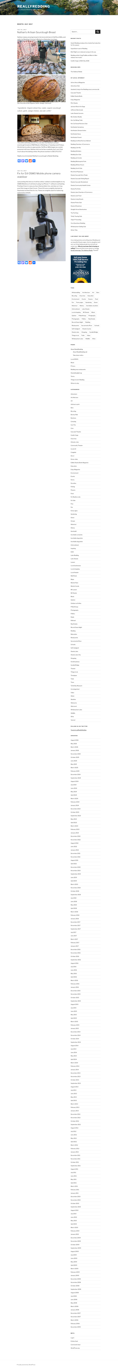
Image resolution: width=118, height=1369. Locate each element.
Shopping (84, 332)
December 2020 (76, 867)
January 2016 (75, 987)
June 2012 (74, 1135)
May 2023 (74, 819)
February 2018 (75, 915)
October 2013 (75, 1080)
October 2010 (75, 1203)
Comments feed (75, 1344)
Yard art (73, 720)
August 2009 (75, 1251)
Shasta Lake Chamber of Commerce (81, 192)
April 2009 (74, 1265)
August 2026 (74, 740)
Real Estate (91, 319)
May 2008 (74, 1303)
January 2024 (75, 805)
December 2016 (75, 949)
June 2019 (74, 877)
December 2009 (76, 1237)
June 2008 (74, 1299)
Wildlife (87, 338)
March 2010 (74, 1227)
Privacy (73, 366)
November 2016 (75, 953)
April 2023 (74, 822)
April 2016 (74, 977)
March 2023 (74, 826)
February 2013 (75, 1107)
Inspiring (73, 548)
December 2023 (75, 809)
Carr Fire (73, 425)
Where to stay (75, 383)
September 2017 (76, 929)
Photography (75, 319)
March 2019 (74, 884)
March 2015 (74, 1021)
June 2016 (74, 970)
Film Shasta (74, 103)
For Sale (73, 500)
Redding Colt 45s (76, 147)
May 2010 (74, 1220)
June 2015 (74, 1011)
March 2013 (74, 1104)
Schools (96, 325)
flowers (90, 299)
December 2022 (75, 836)
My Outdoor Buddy (76, 117)
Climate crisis (75, 442)
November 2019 (75, 870)
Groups (73, 521)
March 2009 (74, 1268)
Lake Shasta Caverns (77, 113)
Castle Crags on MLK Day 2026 (80, 61)
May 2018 (74, 905)
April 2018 (74, 908)
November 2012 (75, 1117)
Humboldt (74, 531)
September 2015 (76, 1001)
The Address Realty (76, 71)
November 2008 (76, 1282)
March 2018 (74, 912)
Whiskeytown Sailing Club (78, 226)
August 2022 (74, 843)
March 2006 (74, 1320)
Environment (75, 299)
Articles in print (75, 404)
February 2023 (75, 829)
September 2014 (76, 1042)
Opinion (74, 315)
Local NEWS (74, 359)
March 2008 (74, 1306)
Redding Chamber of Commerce (80, 144)
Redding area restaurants (78, 369)
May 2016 (74, 973)
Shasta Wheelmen (76, 206)
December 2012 (75, 1114)
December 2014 (75, 1032)
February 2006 (75, 1323)
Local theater (75, 572)
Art (93, 292)
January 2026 (75, 750)
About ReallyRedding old (80, 352)
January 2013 (75, 1110)
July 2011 (73, 1172)
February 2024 (75, 802)
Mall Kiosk (74, 576)
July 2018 (73, 898)
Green (96, 302)
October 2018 (75, 891)
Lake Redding (75, 555)
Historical (74, 305)
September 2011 (76, 1165)
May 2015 (74, 1014)
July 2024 (73, 784)
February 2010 (75, 1231)
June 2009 (74, 1258)
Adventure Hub (75, 86)
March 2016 (74, 980)
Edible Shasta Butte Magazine (79, 462)
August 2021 (74, 860)
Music (93, 312)
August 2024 (74, 781)
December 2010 (75, 1196)
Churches (82, 296)
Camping (73, 421)
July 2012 (73, 1131)
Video (88, 335)
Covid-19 (73, 449)
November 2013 (75, 1076)
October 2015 (75, 997)
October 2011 (75, 1162)
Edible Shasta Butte (76, 96)
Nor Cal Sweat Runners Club (79, 123)
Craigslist (73, 452)
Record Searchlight (77, 322)
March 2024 (74, 798)
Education (91, 296)
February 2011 (75, 1189)
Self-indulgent (76, 329)
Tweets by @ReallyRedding (78, 730)
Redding (87, 322)
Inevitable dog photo (77, 538)
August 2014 (74, 1045)
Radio (72, 617)
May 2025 (74, 764)
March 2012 (74, 1145)
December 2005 (76, 1327)
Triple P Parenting (76, 219)
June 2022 (74, 846)
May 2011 (74, 1179)
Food (96, 299)
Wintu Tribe (74, 230)
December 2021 (75, 853)
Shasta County (86, 329)
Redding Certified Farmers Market (81, 141)
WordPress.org (75, 1348)
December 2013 (75, 1073)
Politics (84, 319)
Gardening (88, 302)
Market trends (75, 586)
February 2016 (75, 984)
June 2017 (74, 935)
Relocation (74, 634)
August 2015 (74, 1004)
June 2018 (74, 901)
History (82, 305)
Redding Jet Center (76, 158)
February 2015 (75, 1025)
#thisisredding (76, 292)
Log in (72, 1338)
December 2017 (75, 922)
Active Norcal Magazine (78, 82)
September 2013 (76, 1083)
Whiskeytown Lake (77, 338)
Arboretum (74, 394)
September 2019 (76, 874)
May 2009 (74, 1262)
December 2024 (75, 774)
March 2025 (74, 767)
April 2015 (74, 1018)
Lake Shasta (85, 309)
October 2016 (75, 956)
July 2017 (73, 932)
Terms (72, 376)
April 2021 (74, 863)
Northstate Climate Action (78, 130)
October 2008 (75, 1285)
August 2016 (74, 963)
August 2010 (74, 1210)
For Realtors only (75, 497)
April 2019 (74, 881)
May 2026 (74, 743)
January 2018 (75, 918)
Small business (75, 661)
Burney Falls (74, 414)
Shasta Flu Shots (76, 189)
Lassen (73, 562)
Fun (73, 302)
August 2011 (74, 1169)
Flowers (73, 490)
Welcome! (74, 706)
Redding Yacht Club (76, 168)
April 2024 (74, 795)
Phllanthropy (74, 607)
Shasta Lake (75, 332)
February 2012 (75, 1148)
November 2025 (76, 754)
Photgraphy (91, 315)
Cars (72, 428)
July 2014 (73, 1049)
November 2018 (75, 887)
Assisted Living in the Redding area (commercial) (85, 89)
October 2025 (75, 757)
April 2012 (74, 1141)
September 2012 (76, 1124)
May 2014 (74, 1056)
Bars (97, 292)
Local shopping (76, 312)
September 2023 (76, 815)
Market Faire (74, 583)
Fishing (73, 486)
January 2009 (75, 1275)
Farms (72, 480)
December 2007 (76, 1313)
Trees (72, 682)
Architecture (86, 292)
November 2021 (75, 857)
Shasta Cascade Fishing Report (80, 178)
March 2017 (74, 939)
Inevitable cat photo (92, 305)
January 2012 (75, 1152)
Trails (82, 335)
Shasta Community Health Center (81, 185)
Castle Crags (74, 435)
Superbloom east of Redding (79, 48)
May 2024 (74, 791)
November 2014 (75, 1035)
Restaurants (75, 325)
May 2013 (74, 1097)
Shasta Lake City (76, 655)
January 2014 (75, 1069)
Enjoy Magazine (75, 99)
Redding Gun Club (76, 154)
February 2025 (75, 771)
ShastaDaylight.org (76, 373)
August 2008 (75, 1292)
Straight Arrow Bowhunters (79, 209)
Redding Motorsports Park (78, 161)
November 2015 (75, 994)
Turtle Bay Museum (76, 685)
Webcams (74, 703)
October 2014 (75, 1038)
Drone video (74, 459)
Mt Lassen (74, 589)
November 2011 (75, 1159)
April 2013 (74, 1100)
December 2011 (75, 1155)
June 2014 (74, 1052)
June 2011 (74, 1176)
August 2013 (74, 1087)
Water (72, 696)
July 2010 (73, 1213)
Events (84, 299)
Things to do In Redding (77, 379)
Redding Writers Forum (77, 165)
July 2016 (73, 966)
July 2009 (74, 1255)
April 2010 (74, 1224)
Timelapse (74, 675)
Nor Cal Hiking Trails (77, 120)
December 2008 (76, 1279)
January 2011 (75, 1193)
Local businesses (76, 565)
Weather (73, 699)
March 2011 (74, 1186)
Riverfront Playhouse (77, 171)
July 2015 (73, 1008)
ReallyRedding (33, 6)
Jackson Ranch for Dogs (78, 106)
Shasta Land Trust (76, 195)
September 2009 (76, 1248)
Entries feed (74, 1341)
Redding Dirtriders (76, 151)
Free (72, 504)
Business (73, 418)
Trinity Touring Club (76, 216)
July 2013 (73, 1090)
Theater (73, 668)
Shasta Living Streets (77, 199)
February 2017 (75, 942)
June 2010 (74, 1217)
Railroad (73, 620)
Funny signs (79, 302)
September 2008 (76, 1289)
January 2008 (75, 1310)
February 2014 (75, 1066)
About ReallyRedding (77, 349)
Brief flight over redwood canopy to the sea (83, 52)
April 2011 (74, 1183)
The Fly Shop (74, 213)
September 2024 (76, 778)
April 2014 (74, 1059)
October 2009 (75, 1244)
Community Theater (77, 445)
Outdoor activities (76, 603)
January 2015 (75, 1028)
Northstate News (76, 134)
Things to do (75, 335)
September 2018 (76, 894)
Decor (72, 456)
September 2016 (76, 960)
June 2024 (74, 788)
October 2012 (75, 1121)
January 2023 (75, 833)
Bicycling (74, 296)
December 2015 (75, 990)
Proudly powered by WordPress (26, 1364)
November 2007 (76, 1316)
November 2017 (75, 925)
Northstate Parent (76, 137)
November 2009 (76, 1241)
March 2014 (74, 1062)
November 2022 (75, 839)
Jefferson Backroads (77, 110)
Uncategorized (75, 689)
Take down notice (78, 355)
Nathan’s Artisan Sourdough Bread (36, 32)
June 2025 (74, 761)
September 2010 (76, 1207)
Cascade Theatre (76, 93)
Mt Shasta (86, 312)
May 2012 (74, 1138)
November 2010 (76, 1200)
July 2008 (74, 1296)
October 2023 (75, 812)
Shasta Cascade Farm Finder (79, 175)
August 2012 (74, 1128)
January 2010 (75, 1234)
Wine (93, 338)
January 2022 (75, 850)
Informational (76, 309)
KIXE (72, 552)
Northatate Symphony (77, 127)
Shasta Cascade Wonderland (79, 182)
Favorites (73, 483)
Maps (72, 579)
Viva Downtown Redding (78, 223)
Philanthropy (82, 315)
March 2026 (74, 747)
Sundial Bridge (93, 332)
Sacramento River (86, 325)
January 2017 (75, 946)
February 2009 (75, 1272)
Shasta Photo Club (76, 202)
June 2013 (74, 1093)
